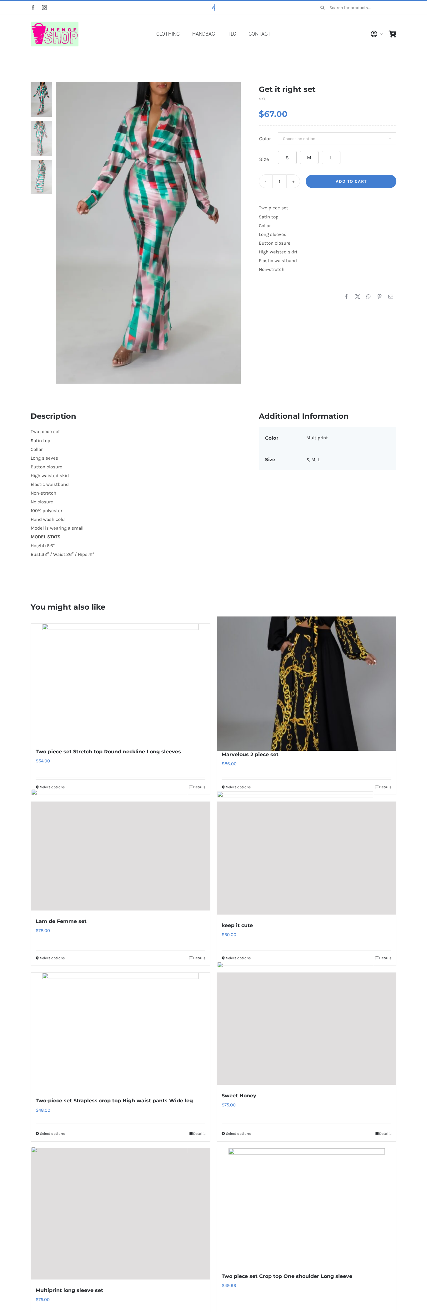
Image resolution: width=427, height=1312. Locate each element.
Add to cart (351, 181)
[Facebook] (346, 297)
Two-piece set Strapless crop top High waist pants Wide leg (114, 1101)
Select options (52, 787)
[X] (357, 297)
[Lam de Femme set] (120, 856)
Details (199, 787)
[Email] (390, 297)
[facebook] (33, 7)
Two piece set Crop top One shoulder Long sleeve (287, 1276)
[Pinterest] (379, 297)
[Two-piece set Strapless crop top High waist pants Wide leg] (120, 1031)
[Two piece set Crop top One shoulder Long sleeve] (306, 1206)
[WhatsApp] (368, 297)
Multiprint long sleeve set (69, 1290)
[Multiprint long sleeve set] (120, 1214)
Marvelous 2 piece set (250, 754)
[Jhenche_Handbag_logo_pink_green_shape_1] (56, 23)
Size (264, 159)
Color (265, 139)
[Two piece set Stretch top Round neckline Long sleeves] (120, 682)
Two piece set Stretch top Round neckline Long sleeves (108, 752)
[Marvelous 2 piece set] (306, 684)
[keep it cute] (306, 858)
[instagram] (44, 7)
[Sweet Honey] (306, 1029)
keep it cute (237, 925)
